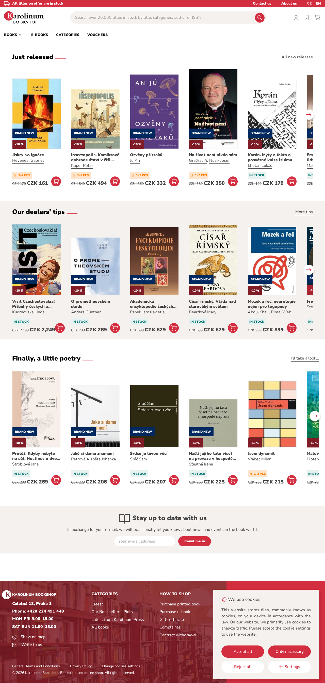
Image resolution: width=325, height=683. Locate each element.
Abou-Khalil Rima (264, 312)
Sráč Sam (138, 459)
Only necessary (289, 651)
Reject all (243, 667)
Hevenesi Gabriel (28, 160)
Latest (97, 604)
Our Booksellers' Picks (112, 612)
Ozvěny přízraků (146, 154)
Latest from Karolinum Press (117, 619)
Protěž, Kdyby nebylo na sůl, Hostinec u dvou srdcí (35, 456)
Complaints (169, 627)
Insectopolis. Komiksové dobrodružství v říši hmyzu (95, 157)
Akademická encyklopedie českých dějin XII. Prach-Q (151, 304)
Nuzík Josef (219, 160)
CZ (309, 3)
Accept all (243, 651)
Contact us (262, 3)
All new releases (297, 57)
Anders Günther (86, 312)
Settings (292, 667)
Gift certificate (172, 619)
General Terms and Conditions (36, 666)
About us (289, 3)
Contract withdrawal (178, 635)
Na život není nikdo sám (213, 154)
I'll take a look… (305, 358)
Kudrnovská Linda (28, 312)
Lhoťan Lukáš (260, 165)
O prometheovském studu (90, 304)
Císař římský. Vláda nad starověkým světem (212, 304)
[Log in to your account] (296, 17)
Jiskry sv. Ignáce (28, 154)
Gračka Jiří (198, 160)
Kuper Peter (82, 165)
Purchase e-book (174, 612)
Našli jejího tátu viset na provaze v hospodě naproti (211, 456)
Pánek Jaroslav (143, 312)
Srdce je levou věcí (149, 453)
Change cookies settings (121, 666)
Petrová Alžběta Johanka (93, 459)
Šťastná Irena (201, 464)
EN (318, 3)
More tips (304, 212)
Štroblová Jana (25, 464)
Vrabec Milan (259, 459)
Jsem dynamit (261, 453)
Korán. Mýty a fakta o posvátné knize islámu (270, 157)
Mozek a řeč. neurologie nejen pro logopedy (272, 304)
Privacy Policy (81, 666)
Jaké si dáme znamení (92, 453)
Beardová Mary (202, 312)
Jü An (135, 160)
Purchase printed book (179, 604)
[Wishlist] (307, 17)
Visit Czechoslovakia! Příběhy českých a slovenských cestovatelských (33, 304)
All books (100, 627)
